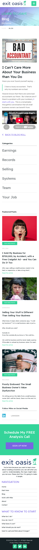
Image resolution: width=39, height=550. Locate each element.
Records (8, 160)
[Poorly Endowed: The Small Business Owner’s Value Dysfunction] (19, 360)
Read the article (7, 273)
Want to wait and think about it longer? (16, 531)
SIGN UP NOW (19, 446)
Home (4, 28)
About (4, 501)
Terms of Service (24, 542)
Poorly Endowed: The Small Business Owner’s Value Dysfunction (16, 387)
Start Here (5, 490)
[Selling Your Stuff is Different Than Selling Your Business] (19, 288)
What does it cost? (8, 524)
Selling (7, 169)
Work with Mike (7, 498)
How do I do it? (7, 520)
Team (6, 188)
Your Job (9, 197)
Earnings (9, 150)
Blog (3, 494)
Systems (9, 178)
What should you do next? (11, 527)
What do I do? (7, 516)
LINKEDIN (15, 416)
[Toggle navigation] (33, 3)
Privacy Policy (14, 542)
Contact (4, 505)
